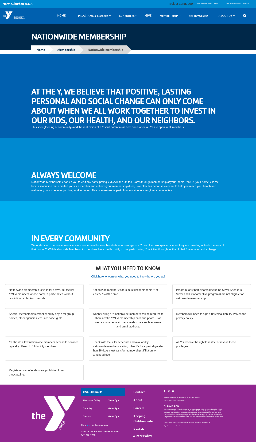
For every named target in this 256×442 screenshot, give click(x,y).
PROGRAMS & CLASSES (93, 16)
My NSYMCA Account (207, 3)
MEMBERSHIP (169, 16)
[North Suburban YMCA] (21, 15)
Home (61, 16)
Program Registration (237, 3)
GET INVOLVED (198, 16)
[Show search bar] (246, 16)
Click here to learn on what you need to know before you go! (128, 276)
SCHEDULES (127, 16)
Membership (66, 50)
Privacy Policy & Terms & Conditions (174, 400)
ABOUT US (226, 16)
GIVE (148, 16)
